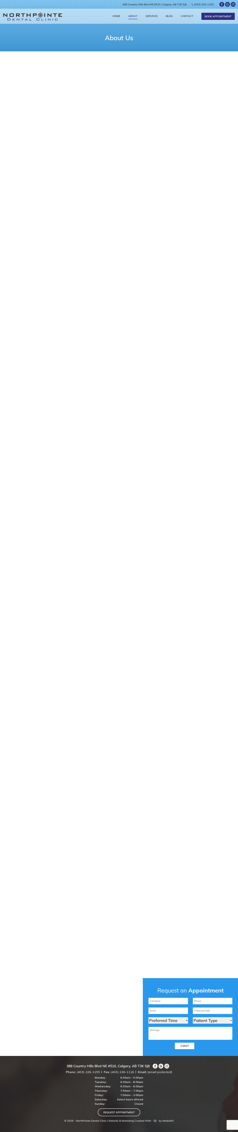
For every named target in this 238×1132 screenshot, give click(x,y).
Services (152, 16)
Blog (169, 16)
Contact (187, 16)
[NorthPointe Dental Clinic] (32, 16)
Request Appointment (119, 1112)
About (132, 16)
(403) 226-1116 (122, 1072)
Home (116, 16)
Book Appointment (218, 16)
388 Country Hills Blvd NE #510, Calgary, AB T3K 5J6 (154, 4)
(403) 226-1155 (204, 4)
